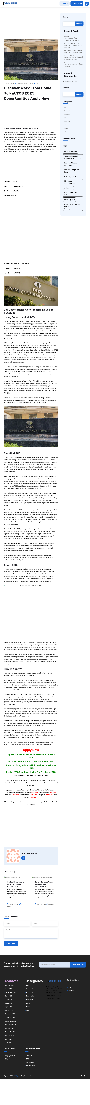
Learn (66, 128)
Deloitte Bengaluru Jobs (71, 171)
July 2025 (8, 996)
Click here (34, 797)
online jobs (68, 188)
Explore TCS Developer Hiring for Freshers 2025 (31, 772)
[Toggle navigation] (87, 4)
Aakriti (9, 906)
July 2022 (8, 1043)
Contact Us (30, 1062)
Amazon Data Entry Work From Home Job (72, 157)
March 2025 (9, 1010)
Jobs (37, 84)
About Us (29, 1056)
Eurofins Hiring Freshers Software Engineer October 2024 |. (16, 884)
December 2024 (10, 1021)
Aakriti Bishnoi (23, 84)
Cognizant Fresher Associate (71, 164)
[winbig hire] (9, 3)
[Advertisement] (31, 26)
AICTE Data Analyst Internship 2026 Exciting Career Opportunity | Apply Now (73, 38)
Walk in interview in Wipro (71, 193)
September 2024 (10, 1032)
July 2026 (8, 989)
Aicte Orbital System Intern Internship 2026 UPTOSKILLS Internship (73, 45)
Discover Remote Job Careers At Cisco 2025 (31, 761)
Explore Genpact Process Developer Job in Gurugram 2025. (44, 884)
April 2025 (8, 1007)
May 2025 (8, 1003)
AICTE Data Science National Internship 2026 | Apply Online (73, 51)
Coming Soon (30, 1065)
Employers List (10, 1056)
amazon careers (70, 152)
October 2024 (9, 1028)
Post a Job (78, 3)
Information (67, 118)
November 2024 (10, 1025)
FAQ (27, 1059)
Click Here (34, 792)
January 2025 (10, 1017)
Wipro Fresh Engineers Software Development (72, 206)
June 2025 (8, 999)
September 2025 (10, 992)
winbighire (69, 199)
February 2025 (10, 1014)
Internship (67, 121)
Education (67, 114)
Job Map (71, 990)
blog (70, 987)
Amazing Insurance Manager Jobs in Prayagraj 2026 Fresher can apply (73, 64)
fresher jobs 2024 (71, 176)
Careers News (68, 111)
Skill (65, 132)
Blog (65, 107)
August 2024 (9, 1035)
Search (66, 17)
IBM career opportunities (69, 182)
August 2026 (9, 985)
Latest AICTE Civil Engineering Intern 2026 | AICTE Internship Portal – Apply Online (73, 57)
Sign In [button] (65, 3)
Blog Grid (8, 1059)
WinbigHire (17, 1076)
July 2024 (8, 1039)
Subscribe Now (78, 964)
